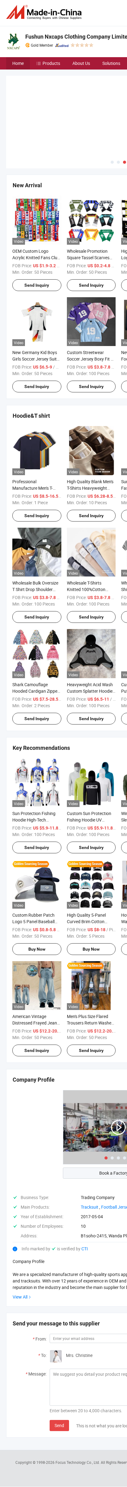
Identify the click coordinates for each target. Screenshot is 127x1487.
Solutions (111, 63)
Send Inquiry (36, 239)
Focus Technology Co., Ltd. (78, 1416)
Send (59, 1380)
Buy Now (36, 903)
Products (51, 63)
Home (18, 63)
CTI (84, 1203)
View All (20, 1251)
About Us (81, 63)
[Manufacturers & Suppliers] (45, 12)
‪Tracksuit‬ (89, 1161)
